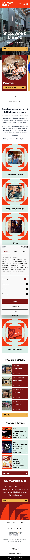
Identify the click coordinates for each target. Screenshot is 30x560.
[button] (27, 4)
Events (9, 522)
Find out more (10, 87)
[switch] (26, 284)
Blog (22, 522)
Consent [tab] (5, 251)
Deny (15, 311)
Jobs (18, 522)
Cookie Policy (12, 553)
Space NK (16, 392)
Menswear (8, 82)
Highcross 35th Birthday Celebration (18, 461)
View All (6, 415)
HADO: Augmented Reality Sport (20, 446)
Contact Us (18, 553)
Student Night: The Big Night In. (19, 432)
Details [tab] (15, 251)
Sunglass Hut (17, 368)
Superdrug (17, 404)
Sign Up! (6, 500)
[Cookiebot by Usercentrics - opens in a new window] (21, 247)
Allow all (15, 301)
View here (7, 49)
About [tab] (24, 251)
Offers (13, 522)
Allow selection (15, 306)
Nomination (17, 380)
